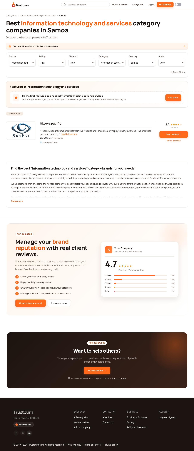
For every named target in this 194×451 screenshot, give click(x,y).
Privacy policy (74, 444)
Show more (17, 201)
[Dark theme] (178, 4)
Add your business (136, 427)
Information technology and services (37, 15)
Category (104, 56)
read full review (69, 134)
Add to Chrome (119, 378)
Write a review (119, 4)
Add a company (82, 427)
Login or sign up (167, 417)
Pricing (130, 422)
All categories (81, 417)
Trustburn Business (137, 417)
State (161, 56)
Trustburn (23, 412)
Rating (42, 56)
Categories (137, 4)
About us (107, 417)
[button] (22, 63)
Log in (151, 4)
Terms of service (92, 444)
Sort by (12, 56)
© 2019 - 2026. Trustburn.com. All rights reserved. (38, 444)
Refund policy (111, 444)
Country (133, 56)
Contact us (107, 422)
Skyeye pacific (50, 123)
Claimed (73, 56)
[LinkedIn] (29, 433)
